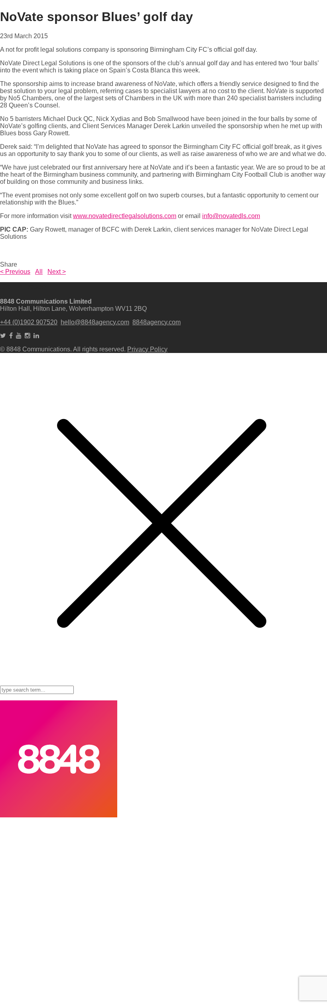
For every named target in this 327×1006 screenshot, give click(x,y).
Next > (56, 271)
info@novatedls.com (231, 216)
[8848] (58, 815)
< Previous (15, 271)
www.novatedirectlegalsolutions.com (124, 216)
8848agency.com (156, 322)
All (39, 271)
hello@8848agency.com (95, 322)
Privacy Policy (147, 349)
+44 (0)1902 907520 (28, 322)
